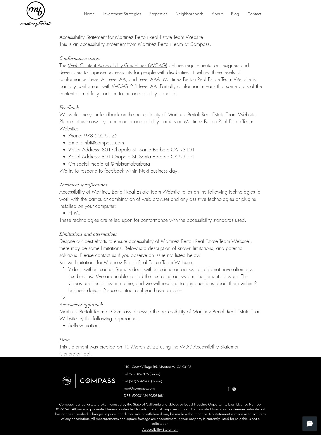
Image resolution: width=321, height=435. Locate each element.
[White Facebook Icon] (228, 389)
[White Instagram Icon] (234, 389)
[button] (158, 14)
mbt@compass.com (103, 142)
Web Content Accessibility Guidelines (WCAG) (117, 65)
